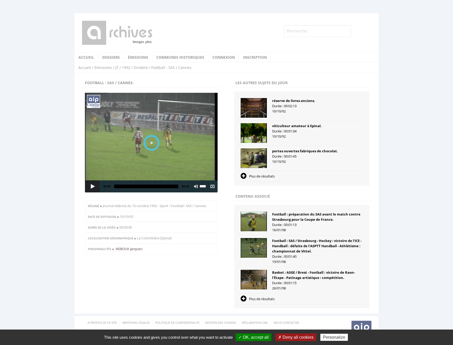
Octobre (141, 67)
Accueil (86, 57)
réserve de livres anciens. (293, 100)
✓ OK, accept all (253, 337)
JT (116, 67)
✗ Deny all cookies (296, 337)
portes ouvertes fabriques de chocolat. (305, 151)
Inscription (255, 57)
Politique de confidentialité (177, 323)
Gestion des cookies (220, 323)
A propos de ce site (102, 323)
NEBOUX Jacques (129, 248)
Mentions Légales (136, 323)
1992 (126, 67)
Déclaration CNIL (255, 323)
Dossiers (111, 57)
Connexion (223, 57)
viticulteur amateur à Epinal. (297, 125)
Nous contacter (286, 323)
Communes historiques (180, 57)
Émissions (138, 57)
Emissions (103, 67)
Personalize (334, 337)
